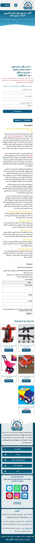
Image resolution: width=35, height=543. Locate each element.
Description (27, 120)
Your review (28, 285)
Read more (26, 350)
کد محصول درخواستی (26, 103)
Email (30, 301)
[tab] (27, 120)
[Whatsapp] (17, 488)
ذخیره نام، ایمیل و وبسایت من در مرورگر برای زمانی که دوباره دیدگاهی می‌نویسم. (18, 310)
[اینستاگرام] (17, 495)
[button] (15, 5)
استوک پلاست (10, 536)
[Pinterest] (9, 495)
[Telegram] (9, 488)
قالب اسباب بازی (25, 19)
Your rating (29, 279)
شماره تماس (28, 96)
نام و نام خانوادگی (27, 90)
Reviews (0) (18, 120)
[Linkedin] (24, 495)
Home (32, 19)
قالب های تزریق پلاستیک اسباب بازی (15, 136)
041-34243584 (17, 504)
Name (30, 295)
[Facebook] (24, 488)
